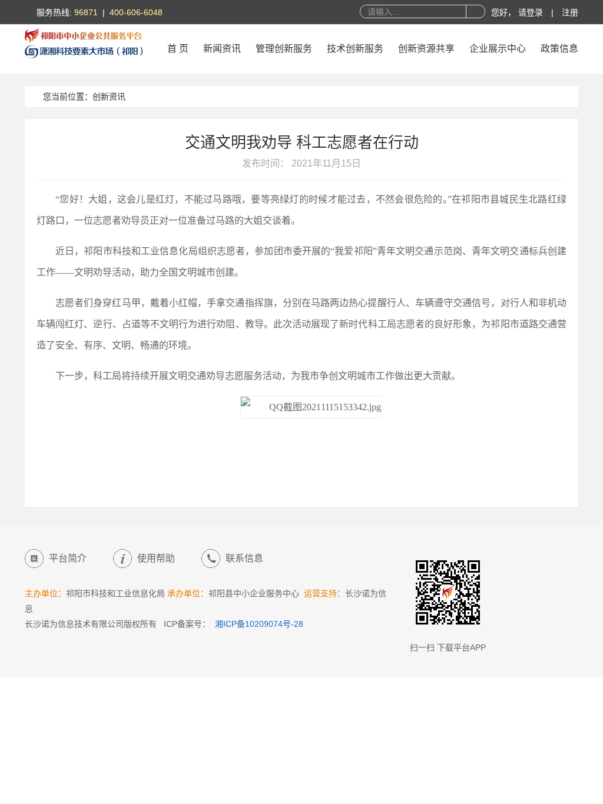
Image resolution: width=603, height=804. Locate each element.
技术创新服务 (355, 49)
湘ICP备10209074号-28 (259, 624)
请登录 (531, 12)
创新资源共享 (426, 49)
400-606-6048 (136, 12)
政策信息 (559, 49)
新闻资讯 (222, 49)
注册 (570, 12)
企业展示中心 (497, 49)
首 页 (177, 49)
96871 (86, 12)
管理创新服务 (284, 49)
